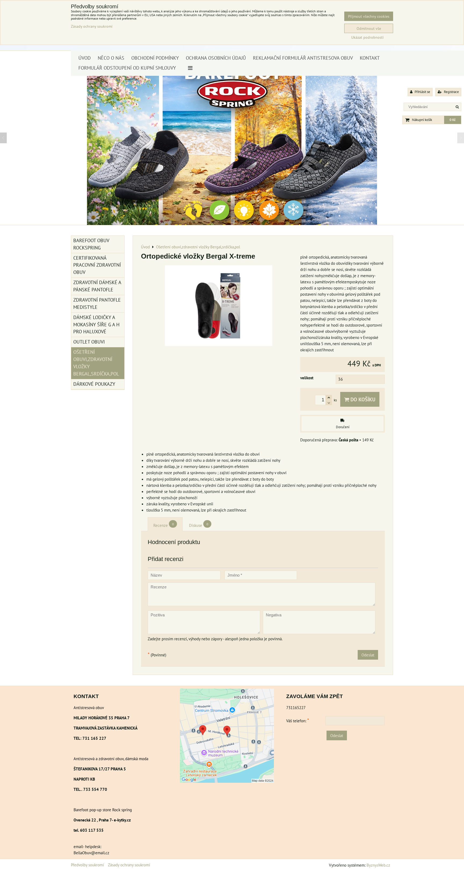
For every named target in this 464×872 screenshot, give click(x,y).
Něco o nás (111, 58)
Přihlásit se (422, 92)
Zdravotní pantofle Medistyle (97, 303)
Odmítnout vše (369, 28)
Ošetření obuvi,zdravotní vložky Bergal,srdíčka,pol (96, 363)
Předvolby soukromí (87, 864)
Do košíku (362, 399)
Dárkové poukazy (94, 384)
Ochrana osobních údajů (216, 58)
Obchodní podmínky (155, 58)
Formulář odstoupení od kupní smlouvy (127, 68)
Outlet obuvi (89, 342)
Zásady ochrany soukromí (129, 864)
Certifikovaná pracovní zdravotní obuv (97, 265)
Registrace (451, 92)
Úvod (84, 58)
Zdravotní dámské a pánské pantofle (97, 286)
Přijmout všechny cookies (368, 16)
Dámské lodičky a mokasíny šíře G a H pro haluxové (96, 324)
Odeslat (367, 654)
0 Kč (453, 119)
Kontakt (370, 58)
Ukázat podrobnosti (367, 37)
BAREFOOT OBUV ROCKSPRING (91, 244)
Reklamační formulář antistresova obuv (303, 58)
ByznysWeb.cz (378, 865)
